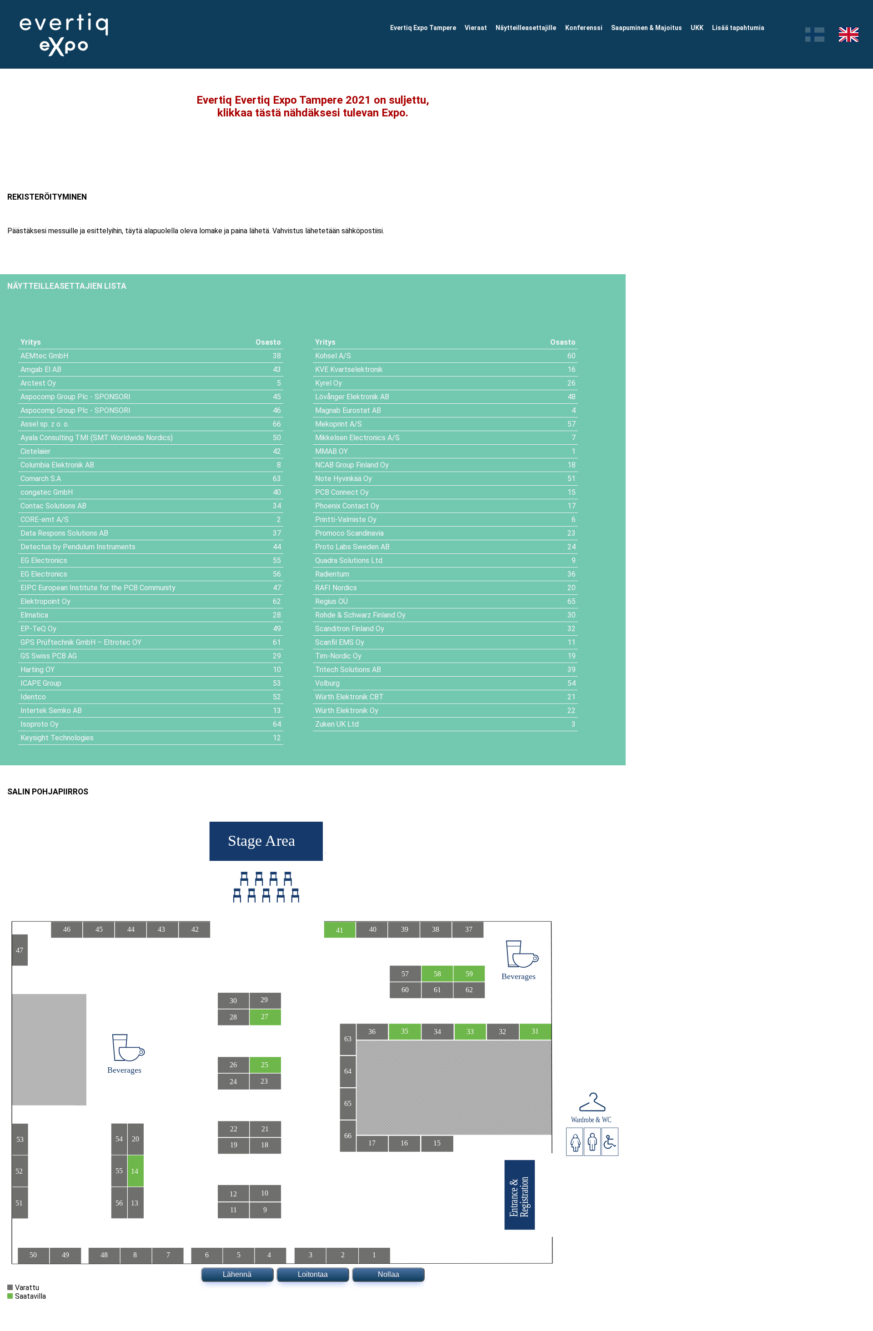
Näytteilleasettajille (526, 27)
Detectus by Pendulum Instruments (77, 546)
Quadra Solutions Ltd (348, 560)
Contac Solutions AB (53, 506)
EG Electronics (43, 560)
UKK (697, 27)
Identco (33, 697)
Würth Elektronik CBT (349, 697)
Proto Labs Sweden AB (352, 546)
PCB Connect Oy (342, 492)
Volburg (327, 683)
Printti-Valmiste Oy (345, 519)
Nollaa (388, 1274)
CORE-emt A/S (44, 519)
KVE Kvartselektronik (349, 369)
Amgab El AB (40, 369)
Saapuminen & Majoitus (646, 27)
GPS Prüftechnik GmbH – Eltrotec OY (80, 642)
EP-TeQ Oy (38, 628)
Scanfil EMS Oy (339, 642)
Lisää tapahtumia (738, 27)
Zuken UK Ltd (337, 724)
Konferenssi (583, 27)
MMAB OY (331, 451)
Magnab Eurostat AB (348, 410)
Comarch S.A (40, 478)
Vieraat (476, 27)
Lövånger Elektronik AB (352, 396)
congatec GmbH (46, 492)
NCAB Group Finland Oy (352, 465)
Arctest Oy (38, 383)
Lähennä (237, 1274)
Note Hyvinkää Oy (343, 478)
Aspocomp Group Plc (54, 396)
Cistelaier (35, 451)
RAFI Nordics (336, 587)
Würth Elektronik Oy (346, 710)
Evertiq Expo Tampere (423, 27)
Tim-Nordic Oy (338, 656)
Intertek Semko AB (51, 710)
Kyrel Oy (328, 383)
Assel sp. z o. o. (44, 424)
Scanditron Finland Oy (349, 628)
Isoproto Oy (39, 724)
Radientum (332, 574)
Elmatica (34, 615)
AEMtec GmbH (44, 356)
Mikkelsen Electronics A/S (357, 437)
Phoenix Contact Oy (347, 506)
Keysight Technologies (57, 737)
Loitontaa (313, 1274)
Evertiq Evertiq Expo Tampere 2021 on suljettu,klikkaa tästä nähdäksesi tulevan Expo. (312, 106)
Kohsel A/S (333, 356)
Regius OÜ (331, 601)
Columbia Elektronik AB (57, 465)
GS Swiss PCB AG (48, 656)
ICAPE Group (40, 683)
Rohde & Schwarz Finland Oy (360, 615)
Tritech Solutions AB (348, 669)
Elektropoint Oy (45, 601)
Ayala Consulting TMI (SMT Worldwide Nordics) (96, 437)
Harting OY (37, 669)
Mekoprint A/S (338, 424)
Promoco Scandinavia (349, 533)
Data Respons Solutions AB (64, 533)
